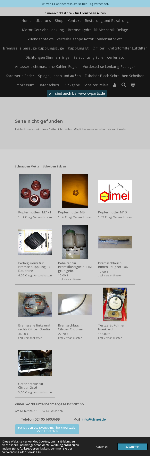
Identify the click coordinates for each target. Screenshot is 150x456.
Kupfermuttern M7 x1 (34, 212)
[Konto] (114, 85)
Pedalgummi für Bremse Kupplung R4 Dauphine (34, 267)
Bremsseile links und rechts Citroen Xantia (34, 327)
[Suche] (123, 84)
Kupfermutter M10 (112, 212)
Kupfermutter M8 (71, 212)
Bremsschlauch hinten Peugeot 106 (113, 265)
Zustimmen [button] (132, 446)
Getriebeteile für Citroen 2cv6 (30, 385)
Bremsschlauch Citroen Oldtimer (71, 327)
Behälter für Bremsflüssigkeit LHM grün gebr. (75, 267)
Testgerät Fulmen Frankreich (111, 327)
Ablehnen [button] (102, 446)
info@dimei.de (94, 419)
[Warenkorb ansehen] (132, 85)
